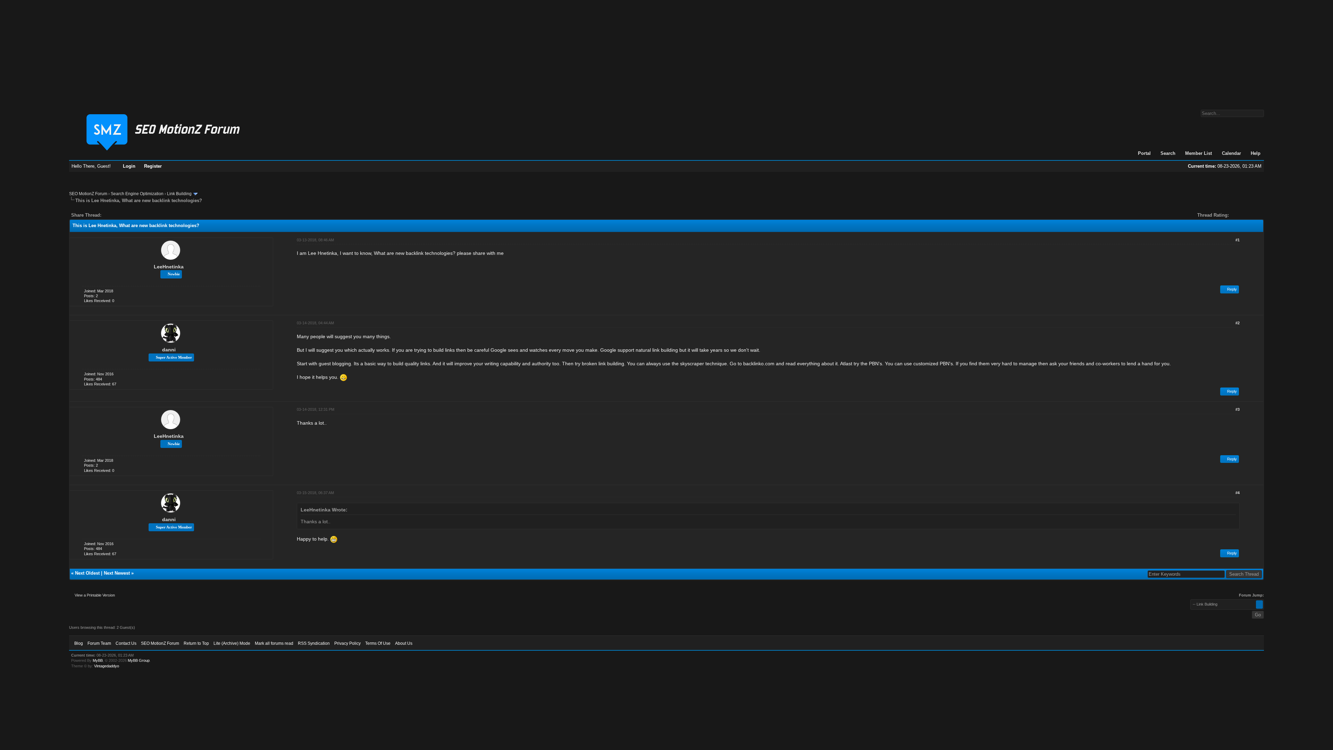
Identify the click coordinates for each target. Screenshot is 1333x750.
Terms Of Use (378, 643)
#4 (1237, 493)
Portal (1144, 153)
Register (153, 166)
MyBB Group (139, 660)
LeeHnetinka (169, 266)
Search (1167, 153)
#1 (1237, 240)
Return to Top (196, 643)
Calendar (1231, 153)
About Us (403, 643)
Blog (78, 643)
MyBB (98, 660)
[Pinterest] (134, 215)
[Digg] (117, 215)
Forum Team (99, 643)
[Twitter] (113, 215)
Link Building (179, 193)
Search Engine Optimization (137, 193)
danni (169, 349)
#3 (1237, 409)
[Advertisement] (666, 51)
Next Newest (117, 573)
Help (1255, 153)
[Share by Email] (139, 215)
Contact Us (126, 643)
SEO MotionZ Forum (88, 193)
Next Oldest (87, 573)
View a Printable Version (95, 595)
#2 (1237, 323)
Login (129, 166)
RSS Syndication (314, 643)
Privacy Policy (347, 643)
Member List (1198, 153)
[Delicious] (122, 215)
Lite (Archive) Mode (231, 643)
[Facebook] (108, 215)
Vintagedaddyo (106, 666)
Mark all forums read (274, 643)
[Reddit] (127, 215)
